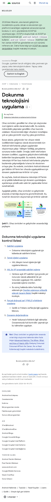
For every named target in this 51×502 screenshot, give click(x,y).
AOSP (4, 84)
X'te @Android (7, 425)
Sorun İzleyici (7, 479)
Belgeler (7, 11)
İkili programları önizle (10, 407)
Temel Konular (26, 84)
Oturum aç (43, 3)
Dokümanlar (13, 84)
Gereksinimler (7, 399)
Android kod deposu (10, 395)
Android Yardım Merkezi (11, 459)
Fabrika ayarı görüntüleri (11, 411)
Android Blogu (7, 433)
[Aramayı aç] (30, 2)
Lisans (43, 488)
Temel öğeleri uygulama (17, 258)
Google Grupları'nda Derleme (13, 445)
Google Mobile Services (11, 471)
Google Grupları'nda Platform (13, 441)
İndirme (5, 403)
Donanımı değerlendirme (17, 315)
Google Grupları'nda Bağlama (14, 449)
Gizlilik (6, 492)
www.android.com (9, 467)
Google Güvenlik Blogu (11, 437)
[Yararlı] (24, 89)
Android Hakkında (9, 488)
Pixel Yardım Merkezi (10, 463)
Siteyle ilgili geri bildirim (20, 492)
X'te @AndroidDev (9, 429)
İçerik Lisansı (33, 374)
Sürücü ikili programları (11, 415)
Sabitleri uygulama (15, 246)
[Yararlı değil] (27, 89)
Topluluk (22, 488)
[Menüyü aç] (3, 3)
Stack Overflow (8, 475)
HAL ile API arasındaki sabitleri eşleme (23, 269)
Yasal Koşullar (33, 488)
